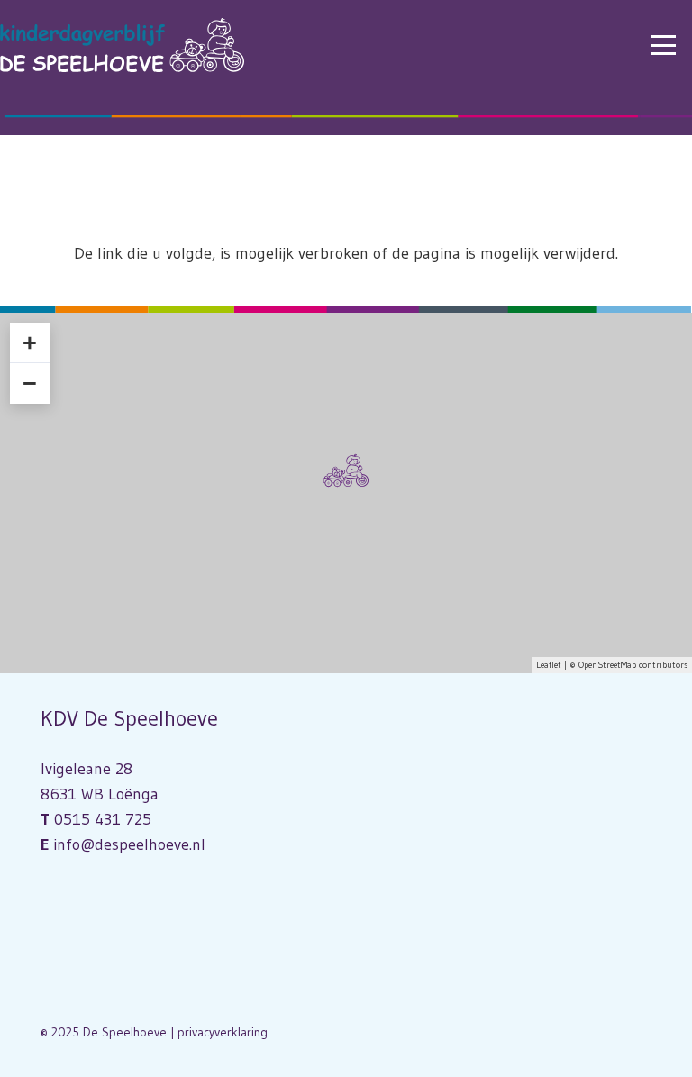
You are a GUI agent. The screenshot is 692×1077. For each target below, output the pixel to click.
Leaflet (548, 665)
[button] (663, 45)
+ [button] (30, 342)
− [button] (30, 383)
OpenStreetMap (607, 665)
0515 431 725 (102, 819)
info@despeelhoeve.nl (129, 844)
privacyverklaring (223, 1032)
